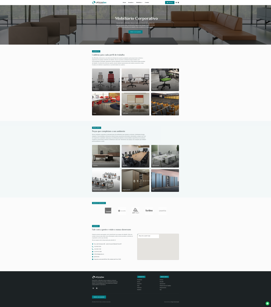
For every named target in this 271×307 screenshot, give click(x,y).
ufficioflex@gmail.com (99, 254)
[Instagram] (178, 2)
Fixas (138, 285)
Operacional (162, 283)
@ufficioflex (96, 256)
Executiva (139, 283)
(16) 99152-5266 (98, 251)
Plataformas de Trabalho (165, 285)
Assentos (130, 2)
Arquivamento (163, 287)
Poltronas (139, 287)
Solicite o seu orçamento (135, 31)
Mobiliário (139, 2)
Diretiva (161, 279)
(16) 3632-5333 (97, 246)
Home (124, 2)
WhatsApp (170, 2)
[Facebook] (176, 2)
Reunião (161, 281)
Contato (147, 2)
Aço (161, 289)
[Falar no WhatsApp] (267, 303)
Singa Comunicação (175, 301)
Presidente (139, 279)
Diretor (138, 281)
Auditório (139, 289)
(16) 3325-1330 (97, 249)
